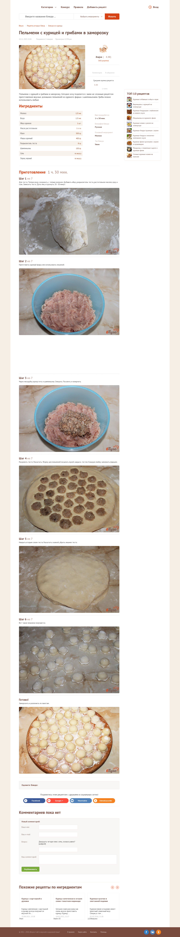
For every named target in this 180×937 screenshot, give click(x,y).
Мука (22, 133)
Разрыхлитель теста (28, 143)
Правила (78, 7)
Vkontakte (82, 800)
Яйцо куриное (25, 123)
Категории (47, 7)
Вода (22, 118)
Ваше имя (25, 827)
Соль (22, 153)
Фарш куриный (26, 138)
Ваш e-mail (26, 834)
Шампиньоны (25, 148)
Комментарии (97, 73)
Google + (59, 800)
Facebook (36, 800)
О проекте (70, 932)
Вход (156, 7)
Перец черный (26, 158)
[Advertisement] (69, 354)
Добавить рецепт (97, 7)
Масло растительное (28, 128)
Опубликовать (30, 869)
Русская (98, 127)
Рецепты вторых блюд (36, 26)
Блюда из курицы (55, 26)
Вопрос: (25, 842)
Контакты (93, 932)
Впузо (21, 26)
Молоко (23, 113)
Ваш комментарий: (29, 857)
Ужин (97, 144)
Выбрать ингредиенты (89, 16)
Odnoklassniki (105, 800)
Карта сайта (82, 932)
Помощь (103, 932)
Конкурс (65, 7)
